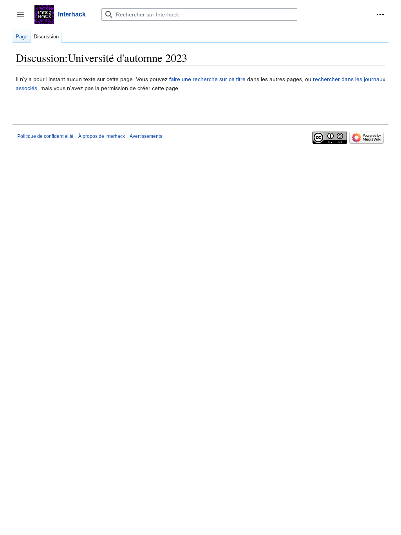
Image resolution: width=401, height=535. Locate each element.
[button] (380, 14)
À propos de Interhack (101, 136)
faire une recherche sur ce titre (207, 79)
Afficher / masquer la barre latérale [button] (23, 18)
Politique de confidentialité (45, 136)
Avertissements (146, 136)
